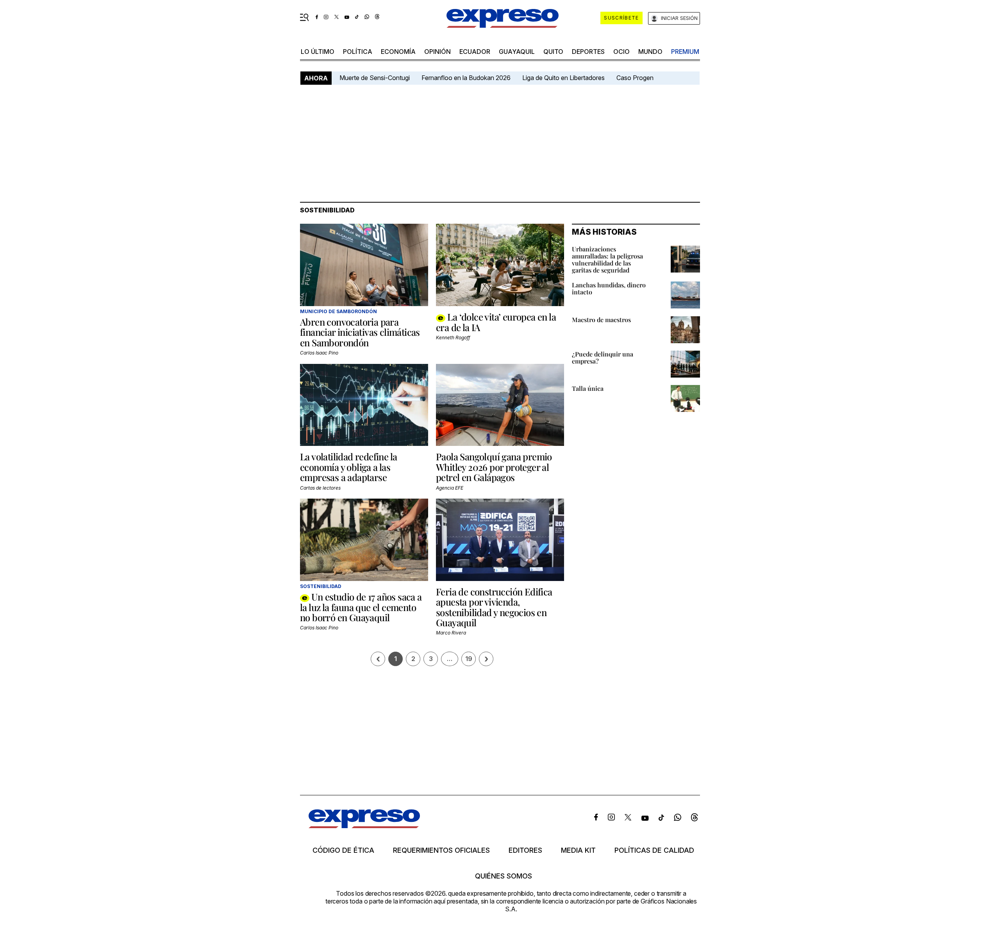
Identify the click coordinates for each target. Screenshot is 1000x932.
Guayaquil (517, 51)
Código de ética (343, 850)
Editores (525, 850)
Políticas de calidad (654, 850)
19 (468, 659)
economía (398, 51)
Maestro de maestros (601, 319)
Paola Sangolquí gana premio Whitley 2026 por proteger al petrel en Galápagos (494, 466)
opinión (437, 51)
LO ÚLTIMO (317, 51)
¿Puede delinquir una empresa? (602, 357)
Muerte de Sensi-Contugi (374, 78)
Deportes (588, 51)
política (357, 51)
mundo (650, 51)
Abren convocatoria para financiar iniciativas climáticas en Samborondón (360, 332)
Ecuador (474, 51)
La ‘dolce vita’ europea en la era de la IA (496, 321)
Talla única (588, 388)
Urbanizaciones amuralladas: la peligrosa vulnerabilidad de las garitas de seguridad (607, 259)
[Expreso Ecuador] (364, 826)
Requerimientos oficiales (441, 850)
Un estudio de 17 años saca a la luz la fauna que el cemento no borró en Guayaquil (361, 607)
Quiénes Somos (503, 876)
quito (553, 51)
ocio (621, 51)
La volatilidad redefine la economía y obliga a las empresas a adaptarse (348, 466)
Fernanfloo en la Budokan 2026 (466, 78)
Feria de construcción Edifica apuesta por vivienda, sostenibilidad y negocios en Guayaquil (494, 607)
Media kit (578, 850)
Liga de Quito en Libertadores (563, 78)
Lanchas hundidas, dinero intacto (609, 288)
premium (685, 51)
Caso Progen (635, 78)
